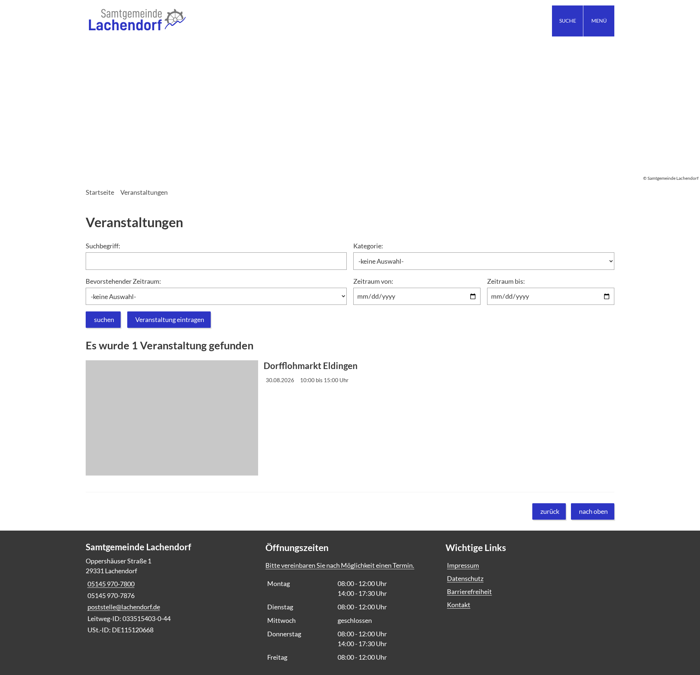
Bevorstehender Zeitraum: (123, 281)
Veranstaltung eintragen (169, 319)
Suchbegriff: (103, 246)
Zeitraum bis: (506, 281)
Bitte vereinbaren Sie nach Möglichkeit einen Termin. (339, 565)
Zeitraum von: (373, 281)
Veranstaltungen (144, 192)
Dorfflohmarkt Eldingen (311, 366)
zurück (549, 511)
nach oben (593, 511)
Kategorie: (368, 246)
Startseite (100, 192)
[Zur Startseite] (215, 20)
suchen (104, 319)
